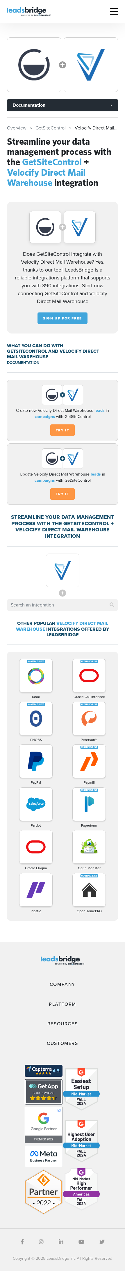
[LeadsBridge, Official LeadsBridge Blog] (29, 11)
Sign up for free (62, 318)
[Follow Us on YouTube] (81, 1242)
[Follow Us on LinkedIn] (61, 1242)
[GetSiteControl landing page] (34, 64)
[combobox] (62, 605)
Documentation (28, 105)
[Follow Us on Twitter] (102, 1242)
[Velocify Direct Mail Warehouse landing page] (91, 64)
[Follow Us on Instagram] (41, 1242)
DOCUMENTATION (23, 362)
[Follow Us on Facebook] (22, 1242)
